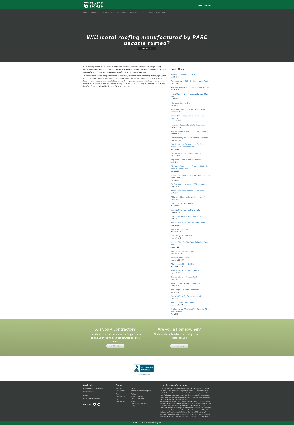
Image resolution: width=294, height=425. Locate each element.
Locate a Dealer (88, 392)
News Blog (134, 13)
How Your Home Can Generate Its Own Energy (190, 87)
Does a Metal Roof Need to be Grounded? (188, 191)
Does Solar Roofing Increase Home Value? (188, 109)
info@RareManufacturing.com (141, 391)
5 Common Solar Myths (180, 103)
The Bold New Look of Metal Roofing (186, 153)
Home (85, 13)
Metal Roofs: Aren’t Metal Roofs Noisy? (187, 270)
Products (95, 13)
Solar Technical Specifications (93, 389)
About (200, 5)
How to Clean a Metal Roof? (182, 303)
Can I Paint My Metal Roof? (182, 203)
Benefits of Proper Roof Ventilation (185, 283)
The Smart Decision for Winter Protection (188, 125)
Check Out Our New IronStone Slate (185, 210)
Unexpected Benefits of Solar (183, 74)
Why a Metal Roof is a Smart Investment (187, 160)
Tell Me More (115, 346)
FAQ (143, 13)
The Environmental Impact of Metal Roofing (189, 184)
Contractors (108, 13)
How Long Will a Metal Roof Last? (185, 290)
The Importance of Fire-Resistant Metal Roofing (191, 81)
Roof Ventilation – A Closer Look (184, 277)
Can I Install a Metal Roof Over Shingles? (187, 216)
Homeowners (122, 13)
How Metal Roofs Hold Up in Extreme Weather (190, 131)
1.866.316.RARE (121, 391)
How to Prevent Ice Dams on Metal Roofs (188, 223)
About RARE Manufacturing (92, 398)
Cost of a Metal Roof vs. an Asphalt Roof (187, 296)
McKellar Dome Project (180, 258)
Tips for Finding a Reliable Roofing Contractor (189, 138)
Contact (207, 5)
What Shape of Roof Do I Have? (183, 264)
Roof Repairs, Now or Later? (182, 251)
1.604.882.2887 (121, 402)
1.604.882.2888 (121, 396)
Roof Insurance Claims (180, 229)
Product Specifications (156, 13)
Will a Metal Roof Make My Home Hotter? (188, 197)
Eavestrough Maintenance (181, 236)
